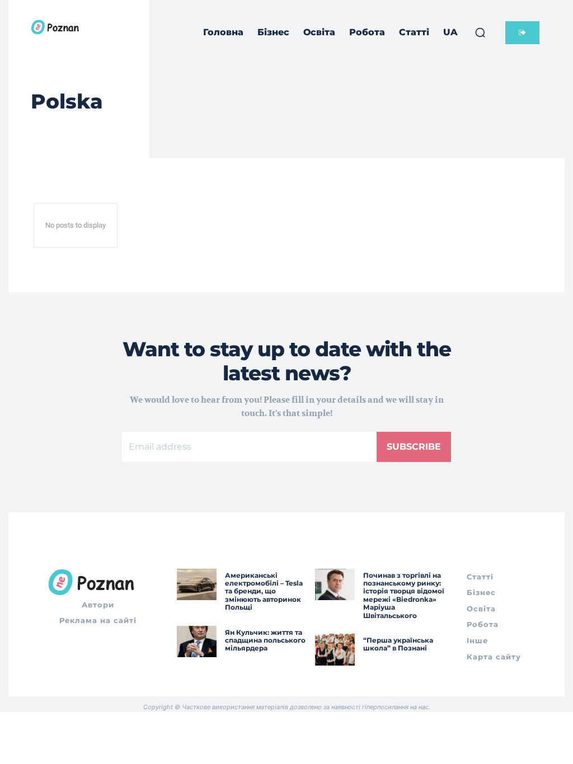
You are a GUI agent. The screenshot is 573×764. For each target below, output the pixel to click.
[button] (480, 32)
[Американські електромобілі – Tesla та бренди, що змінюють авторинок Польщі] (197, 585)
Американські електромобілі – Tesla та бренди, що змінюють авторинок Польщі (264, 591)
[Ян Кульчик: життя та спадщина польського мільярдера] (197, 642)
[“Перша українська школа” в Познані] (335, 650)
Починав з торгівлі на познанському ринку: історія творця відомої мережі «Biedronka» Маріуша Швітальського (403, 595)
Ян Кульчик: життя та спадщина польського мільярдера (265, 640)
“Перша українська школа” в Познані (398, 644)
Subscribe (414, 446)
